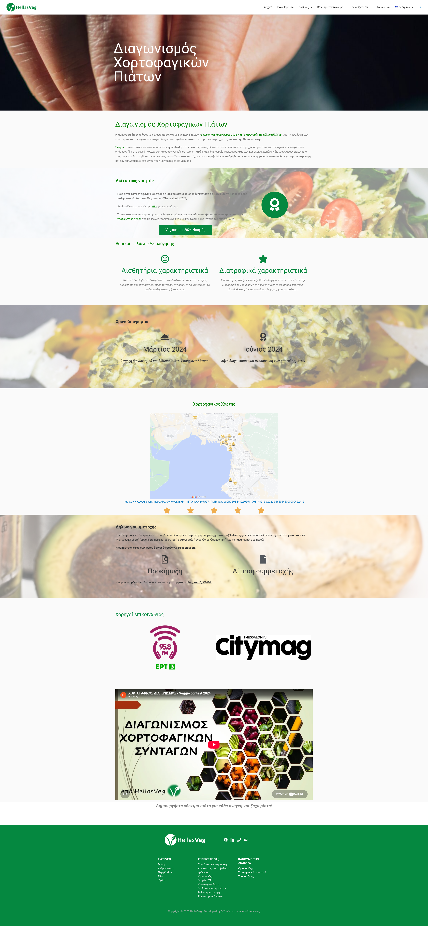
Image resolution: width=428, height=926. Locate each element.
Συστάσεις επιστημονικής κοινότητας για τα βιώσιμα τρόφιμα (214, 868)
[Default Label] (239, 839)
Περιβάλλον (165, 872)
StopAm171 (204, 880)
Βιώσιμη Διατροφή (209, 892)
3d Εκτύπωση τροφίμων (212, 888)
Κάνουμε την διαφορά (330, 7)
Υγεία (161, 880)
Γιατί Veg (304, 7)
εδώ (154, 206)
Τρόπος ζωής (246, 876)
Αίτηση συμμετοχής (263, 571)
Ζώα (160, 876)
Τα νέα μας (383, 7)
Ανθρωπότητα (166, 868)
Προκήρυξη (165, 571)
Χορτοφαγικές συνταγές (252, 872)
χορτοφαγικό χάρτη (129, 219)
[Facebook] (225, 839)
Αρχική (268, 7)
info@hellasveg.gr (233, 535)
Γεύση (161, 864)
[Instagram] (232, 839)
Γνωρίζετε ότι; (360, 7)
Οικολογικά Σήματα (210, 884)
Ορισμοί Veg (205, 876)
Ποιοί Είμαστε (285, 7)
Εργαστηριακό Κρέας (210, 896)
